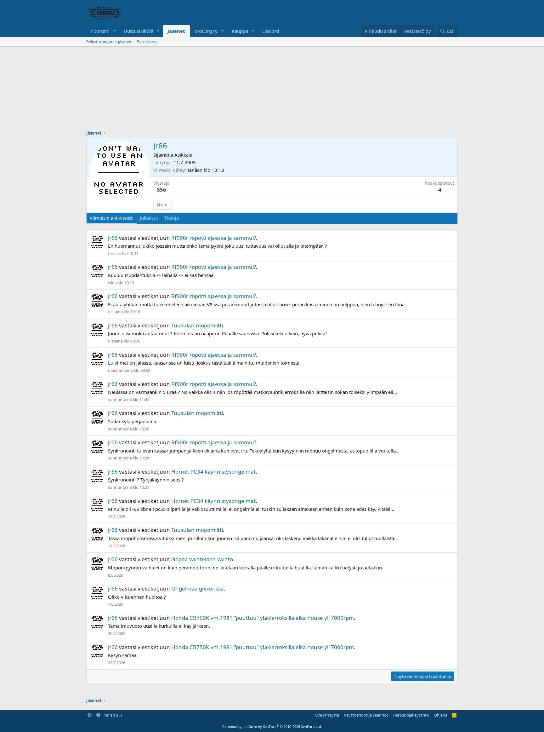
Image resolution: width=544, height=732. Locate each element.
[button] (114, 31)
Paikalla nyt (147, 41)
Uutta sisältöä (138, 31)
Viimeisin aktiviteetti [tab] (111, 218)
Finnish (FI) (111, 715)
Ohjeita (440, 715)
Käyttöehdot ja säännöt (366, 715)
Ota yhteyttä (327, 715)
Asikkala (183, 155)
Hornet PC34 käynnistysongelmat (213, 471)
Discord (270, 31)
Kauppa (240, 31)
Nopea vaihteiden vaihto (202, 559)
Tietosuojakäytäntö (411, 715)
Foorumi (100, 31)
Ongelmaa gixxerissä (197, 588)
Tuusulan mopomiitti (197, 325)
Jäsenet (176, 31)
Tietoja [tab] (171, 218)
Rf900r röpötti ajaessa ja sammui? (213, 237)
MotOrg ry (206, 31)
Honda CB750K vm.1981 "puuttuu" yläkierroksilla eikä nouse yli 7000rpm (262, 617)
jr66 (113, 237)
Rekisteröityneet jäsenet (109, 41)
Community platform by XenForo (272, 726)
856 (161, 189)
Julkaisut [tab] (149, 218)
